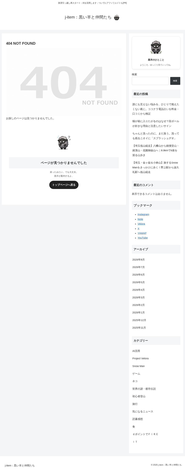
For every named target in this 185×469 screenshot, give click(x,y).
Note (140, 219)
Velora (141, 223)
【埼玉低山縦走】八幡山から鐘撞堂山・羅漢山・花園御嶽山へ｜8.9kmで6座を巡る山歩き (155, 150)
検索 (134, 74)
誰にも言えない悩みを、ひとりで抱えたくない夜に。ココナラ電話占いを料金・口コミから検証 (155, 109)
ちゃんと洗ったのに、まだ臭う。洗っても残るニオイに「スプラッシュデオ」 (155, 136)
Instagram (143, 214)
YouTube (143, 237)
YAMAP (142, 233)
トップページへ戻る (64, 184)
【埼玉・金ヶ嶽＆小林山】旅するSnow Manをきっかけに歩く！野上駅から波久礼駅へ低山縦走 (155, 167)
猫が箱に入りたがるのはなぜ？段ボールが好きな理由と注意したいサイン (155, 123)
